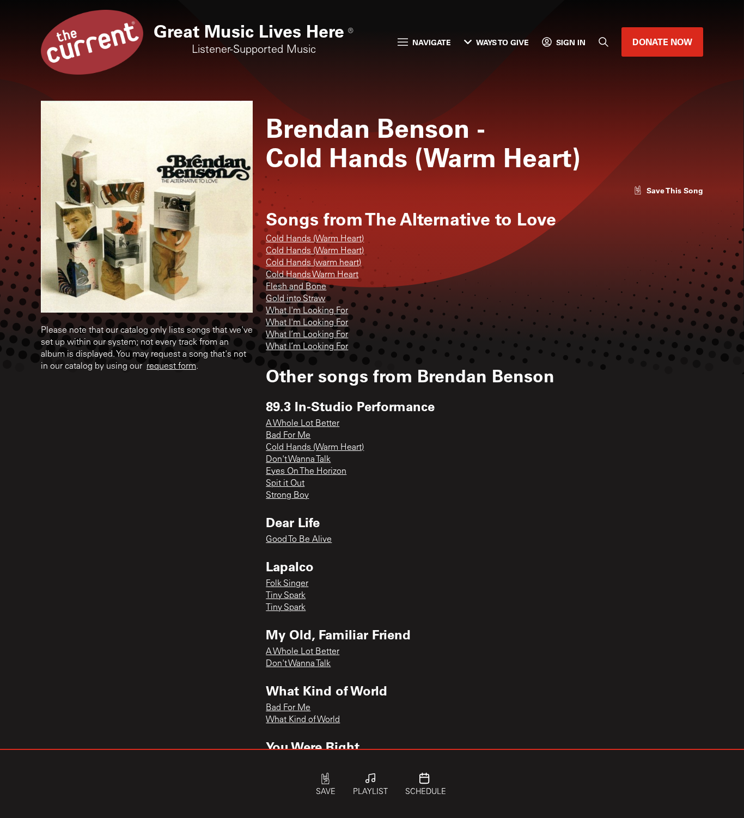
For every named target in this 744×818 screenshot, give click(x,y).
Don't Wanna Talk (298, 459)
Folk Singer (287, 583)
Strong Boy (287, 495)
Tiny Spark (286, 595)
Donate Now (662, 41)
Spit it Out (285, 483)
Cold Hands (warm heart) (313, 263)
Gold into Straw (295, 299)
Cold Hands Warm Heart (312, 275)
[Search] (603, 42)
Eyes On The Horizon (306, 471)
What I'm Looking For (307, 311)
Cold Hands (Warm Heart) (315, 239)
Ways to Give (502, 42)
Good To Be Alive (299, 539)
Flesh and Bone (296, 287)
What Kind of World (303, 720)
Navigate (431, 42)
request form (171, 366)
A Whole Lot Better (302, 423)
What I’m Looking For (307, 335)
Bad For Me (288, 435)
